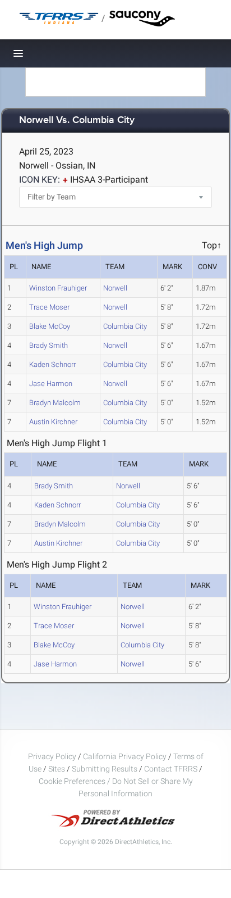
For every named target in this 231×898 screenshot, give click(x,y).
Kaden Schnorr (52, 364)
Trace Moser (49, 307)
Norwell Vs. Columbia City (77, 120)
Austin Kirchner (53, 422)
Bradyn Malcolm (55, 402)
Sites (56, 768)
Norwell (115, 288)
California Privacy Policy (125, 756)
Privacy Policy (52, 756)
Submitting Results (104, 768)
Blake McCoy (49, 326)
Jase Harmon (50, 383)
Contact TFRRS (171, 768)
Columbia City (125, 326)
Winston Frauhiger (58, 288)
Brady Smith (48, 345)
